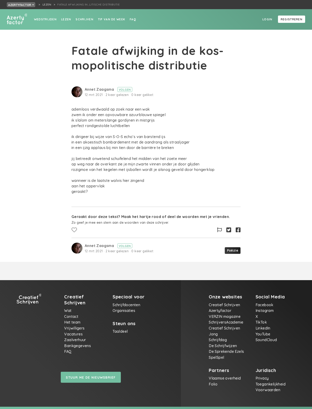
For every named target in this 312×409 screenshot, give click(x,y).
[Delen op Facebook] (238, 230)
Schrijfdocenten (126, 305)
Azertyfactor (20, 5)
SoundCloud (266, 339)
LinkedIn (263, 328)
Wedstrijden (45, 19)
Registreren (291, 19)
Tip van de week (111, 19)
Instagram (265, 310)
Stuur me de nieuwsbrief (91, 377)
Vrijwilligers (74, 328)
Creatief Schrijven (224, 305)
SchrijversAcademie (226, 322)
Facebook (264, 305)
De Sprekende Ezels (226, 351)
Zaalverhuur (75, 339)
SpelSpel (216, 357)
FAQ (133, 19)
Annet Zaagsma (100, 89)
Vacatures (73, 334)
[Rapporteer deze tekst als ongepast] (219, 230)
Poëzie (232, 250)
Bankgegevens (77, 345)
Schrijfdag (218, 339)
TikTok (261, 322)
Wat (67, 310)
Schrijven (84, 19)
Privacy (262, 378)
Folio (213, 384)
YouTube (263, 334)
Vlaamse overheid (225, 378)
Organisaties (124, 310)
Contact (71, 316)
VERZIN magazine (225, 316)
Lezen (66, 19)
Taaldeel (120, 331)
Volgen (125, 89)
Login (267, 19)
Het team (72, 322)
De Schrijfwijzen (223, 345)
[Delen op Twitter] (228, 230)
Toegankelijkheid (271, 384)
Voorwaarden (268, 390)
